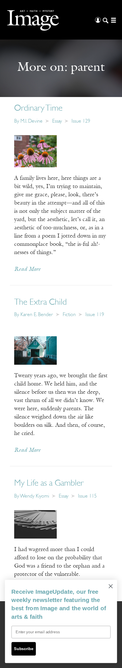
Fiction (69, 314)
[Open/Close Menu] (113, 20)
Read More (27, 269)
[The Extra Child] (35, 350)
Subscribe (23, 649)
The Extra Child (40, 302)
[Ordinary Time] (35, 151)
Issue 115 (87, 496)
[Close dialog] (110, 586)
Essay (57, 121)
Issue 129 (80, 121)
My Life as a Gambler (49, 483)
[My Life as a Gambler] (35, 524)
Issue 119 (94, 314)
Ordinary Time (38, 108)
